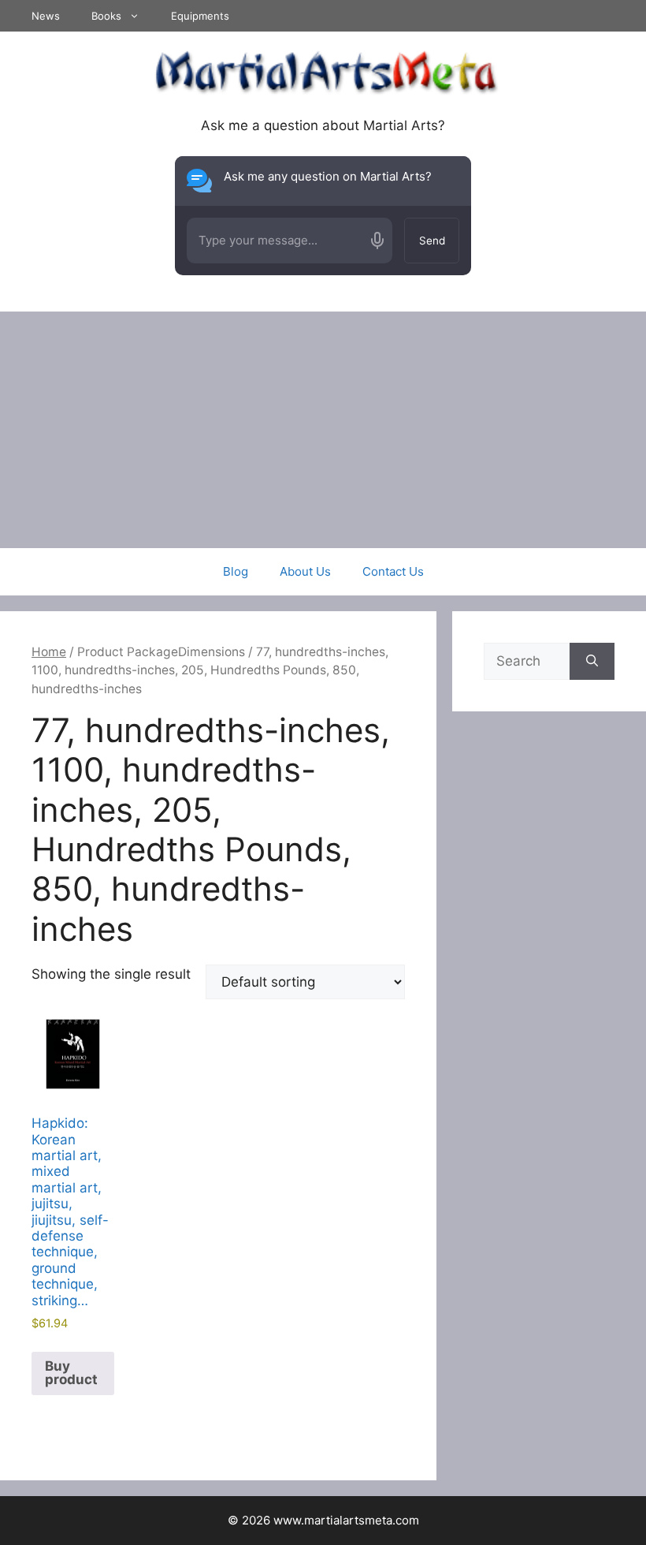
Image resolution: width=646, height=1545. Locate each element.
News (46, 15)
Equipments (200, 15)
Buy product (71, 1372)
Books (106, 15)
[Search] (592, 662)
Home (49, 651)
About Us (305, 571)
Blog (235, 571)
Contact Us (393, 571)
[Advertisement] (323, 429)
